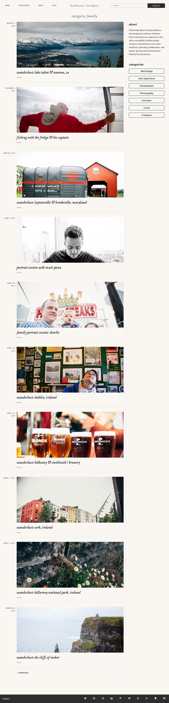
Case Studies (24, 5)
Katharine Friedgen (85, 5)
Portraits (146, 100)
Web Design (147, 71)
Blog (54, 5)
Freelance (147, 115)
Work (7, 5)
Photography (146, 93)
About (40, 5)
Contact (6, 699)
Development (146, 86)
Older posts (23, 673)
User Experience (146, 78)
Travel (146, 108)
